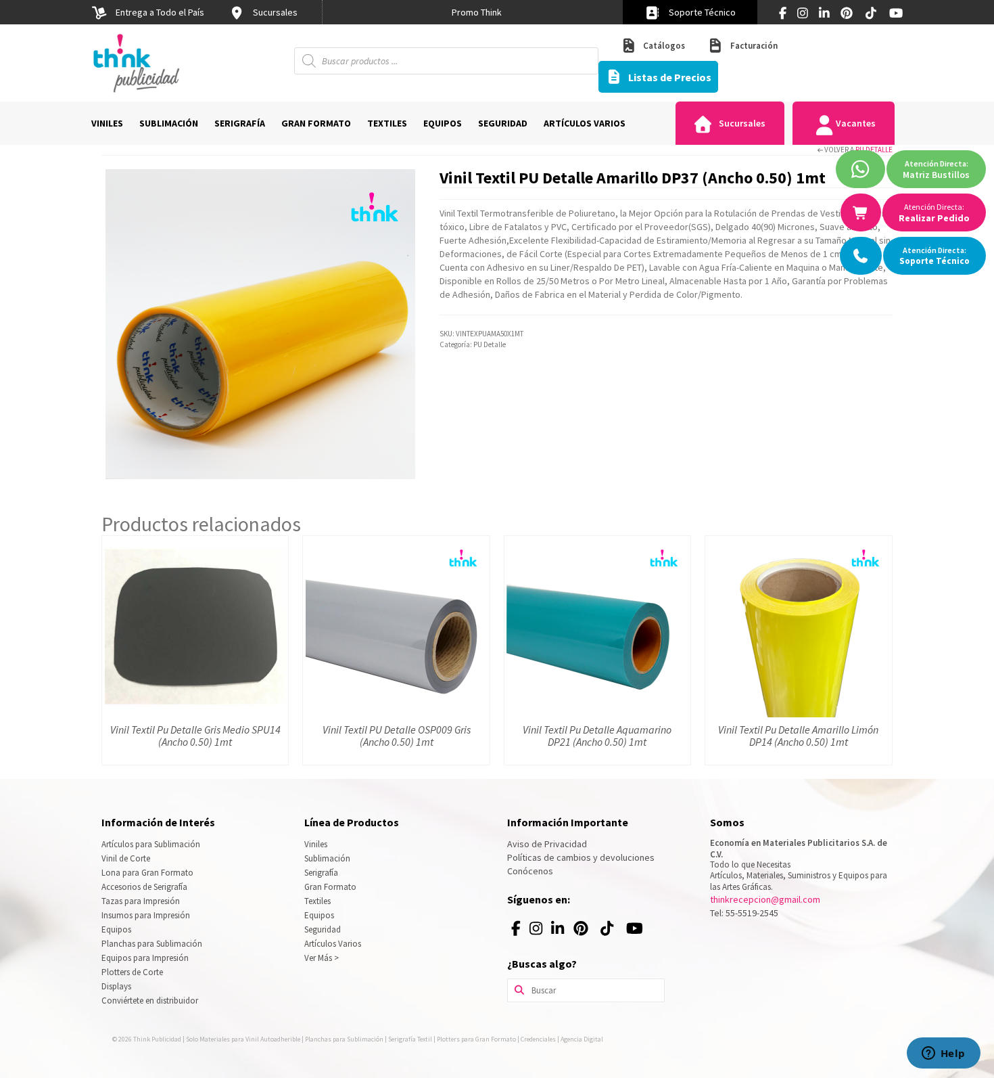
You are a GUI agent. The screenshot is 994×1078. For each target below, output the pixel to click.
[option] (477, 12)
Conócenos (530, 871)
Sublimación (327, 858)
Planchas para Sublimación (151, 943)
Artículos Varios (332, 943)
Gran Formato (330, 887)
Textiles (317, 901)
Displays (116, 986)
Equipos (116, 929)
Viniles (315, 844)
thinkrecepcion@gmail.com (765, 899)
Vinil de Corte (125, 858)
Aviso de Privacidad (547, 844)
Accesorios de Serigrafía (144, 887)
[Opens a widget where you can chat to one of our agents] (943, 1054)
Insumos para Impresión (145, 915)
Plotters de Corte (132, 972)
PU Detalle (874, 149)
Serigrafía (321, 872)
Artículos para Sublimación (150, 844)
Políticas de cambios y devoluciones (581, 857)
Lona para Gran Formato (147, 872)
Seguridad (322, 929)
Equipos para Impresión (145, 958)
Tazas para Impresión (140, 901)
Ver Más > (321, 958)
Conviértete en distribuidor (149, 1000)
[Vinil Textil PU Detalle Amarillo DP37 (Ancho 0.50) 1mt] (260, 323)
